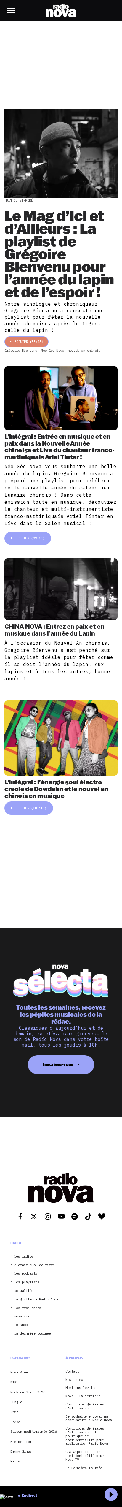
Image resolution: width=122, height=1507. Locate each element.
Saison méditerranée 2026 (33, 1431)
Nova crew (74, 1380)
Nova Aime (19, 1372)
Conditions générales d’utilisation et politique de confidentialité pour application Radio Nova (86, 1436)
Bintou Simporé (19, 200)
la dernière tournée (32, 1333)
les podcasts (25, 1273)
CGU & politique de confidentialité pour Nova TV (84, 1455)
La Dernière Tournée (83, 1468)
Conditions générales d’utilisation (84, 1406)
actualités (23, 1291)
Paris (15, 1461)
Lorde (15, 1421)
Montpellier (21, 1441)
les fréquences (27, 1308)
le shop (21, 1325)
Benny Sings (21, 1451)
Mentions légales (80, 1388)
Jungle (16, 1402)
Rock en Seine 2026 (27, 1392)
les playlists (26, 1282)
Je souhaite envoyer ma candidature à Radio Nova (88, 1418)
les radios (23, 1257)
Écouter (29, 342)
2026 (14, 1411)
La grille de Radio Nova (36, 1299)
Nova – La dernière (82, 1396)
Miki (14, 1382)
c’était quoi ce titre (34, 1265)
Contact (72, 1371)
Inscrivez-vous (58, 1064)
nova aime (23, 1316)
